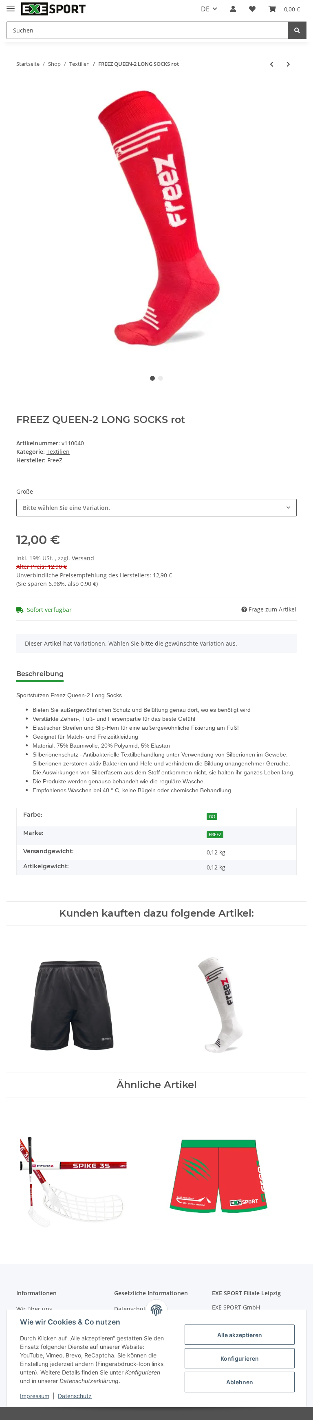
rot (212, 816)
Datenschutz (75, 1395)
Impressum (34, 1395)
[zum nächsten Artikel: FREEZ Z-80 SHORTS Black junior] (288, 64)
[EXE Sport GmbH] (53, 9)
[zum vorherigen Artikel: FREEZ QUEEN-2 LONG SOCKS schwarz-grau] (271, 64)
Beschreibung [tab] (40, 674)
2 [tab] (160, 378)
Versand (83, 558)
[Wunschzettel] (252, 9)
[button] (233, 9)
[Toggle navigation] (11, 5)
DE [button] (205, 8)
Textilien (58, 451)
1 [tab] (152, 378)
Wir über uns (34, 1309)
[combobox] (156, 507)
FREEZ (215, 834)
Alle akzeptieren (239, 1334)
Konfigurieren (239, 1358)
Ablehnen (239, 1382)
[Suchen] (297, 30)
